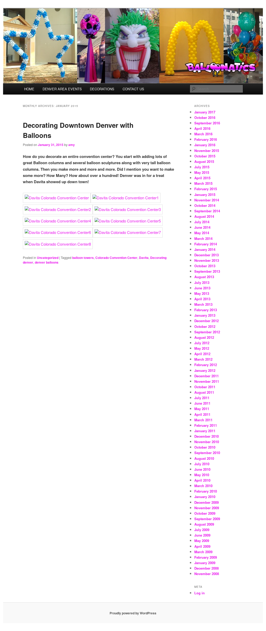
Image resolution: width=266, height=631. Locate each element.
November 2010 (206, 441)
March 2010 (203, 485)
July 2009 (201, 529)
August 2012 (204, 337)
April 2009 (202, 546)
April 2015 (202, 177)
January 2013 (204, 315)
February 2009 (205, 557)
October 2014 (204, 205)
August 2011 (204, 392)
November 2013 (206, 260)
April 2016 (202, 128)
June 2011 (202, 403)
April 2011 (202, 414)
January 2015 (204, 194)
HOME (29, 88)
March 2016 (203, 133)
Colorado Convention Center (116, 257)
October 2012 (204, 326)
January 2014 (204, 249)
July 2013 (201, 282)
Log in (199, 592)
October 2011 (204, 386)
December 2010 (206, 436)
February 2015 (205, 188)
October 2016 (204, 117)
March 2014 (203, 238)
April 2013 (202, 298)
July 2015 (201, 166)
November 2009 (206, 507)
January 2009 (204, 562)
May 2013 (201, 293)
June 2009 (202, 535)
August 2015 (204, 161)
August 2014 (204, 216)
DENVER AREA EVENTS (62, 88)
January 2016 (204, 144)
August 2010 (204, 458)
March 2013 (203, 304)
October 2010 (204, 447)
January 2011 (204, 430)
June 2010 (202, 469)
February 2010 (205, 491)
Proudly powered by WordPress (133, 613)
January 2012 (204, 370)
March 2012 (203, 359)
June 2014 (202, 227)
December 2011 (206, 375)
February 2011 (205, 425)
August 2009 (204, 524)
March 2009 (203, 551)
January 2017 (204, 112)
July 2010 (201, 463)
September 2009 (207, 518)
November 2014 (206, 199)
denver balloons (46, 262)
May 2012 (201, 348)
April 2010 (202, 480)
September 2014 (207, 210)
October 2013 (204, 265)
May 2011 (201, 408)
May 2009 (201, 540)
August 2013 (204, 276)
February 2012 (205, 364)
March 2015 (203, 183)
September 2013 (207, 271)
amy (71, 144)
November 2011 (206, 381)
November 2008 (206, 573)
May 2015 (201, 172)
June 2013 (202, 287)
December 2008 (206, 568)
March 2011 (203, 419)
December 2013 (206, 254)
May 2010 (201, 474)
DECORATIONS (102, 88)
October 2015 (204, 156)
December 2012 (206, 320)
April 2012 (202, 353)
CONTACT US (133, 88)
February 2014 (205, 243)
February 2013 (205, 309)
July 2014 (201, 221)
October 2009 (204, 513)
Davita (144, 257)
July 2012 (201, 342)
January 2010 (204, 496)
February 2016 (205, 139)
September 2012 (207, 331)
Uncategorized (47, 257)
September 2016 (207, 122)
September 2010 (207, 452)
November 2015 (206, 150)
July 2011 (201, 397)
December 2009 (206, 502)
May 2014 (201, 232)
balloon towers (83, 257)
